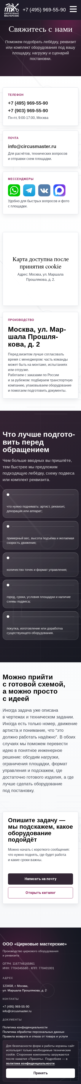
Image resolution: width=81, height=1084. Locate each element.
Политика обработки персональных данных (33, 1032)
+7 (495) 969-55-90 (28, 103)
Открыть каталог (40, 893)
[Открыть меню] (73, 9)
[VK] (44, 192)
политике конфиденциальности (30, 1063)
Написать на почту (40, 879)
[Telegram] (29, 192)
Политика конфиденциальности (25, 1027)
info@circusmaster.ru (32, 146)
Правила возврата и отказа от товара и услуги (35, 1036)
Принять (40, 1073)
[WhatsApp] (14, 192)
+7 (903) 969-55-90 (28, 110)
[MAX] (59, 192)
